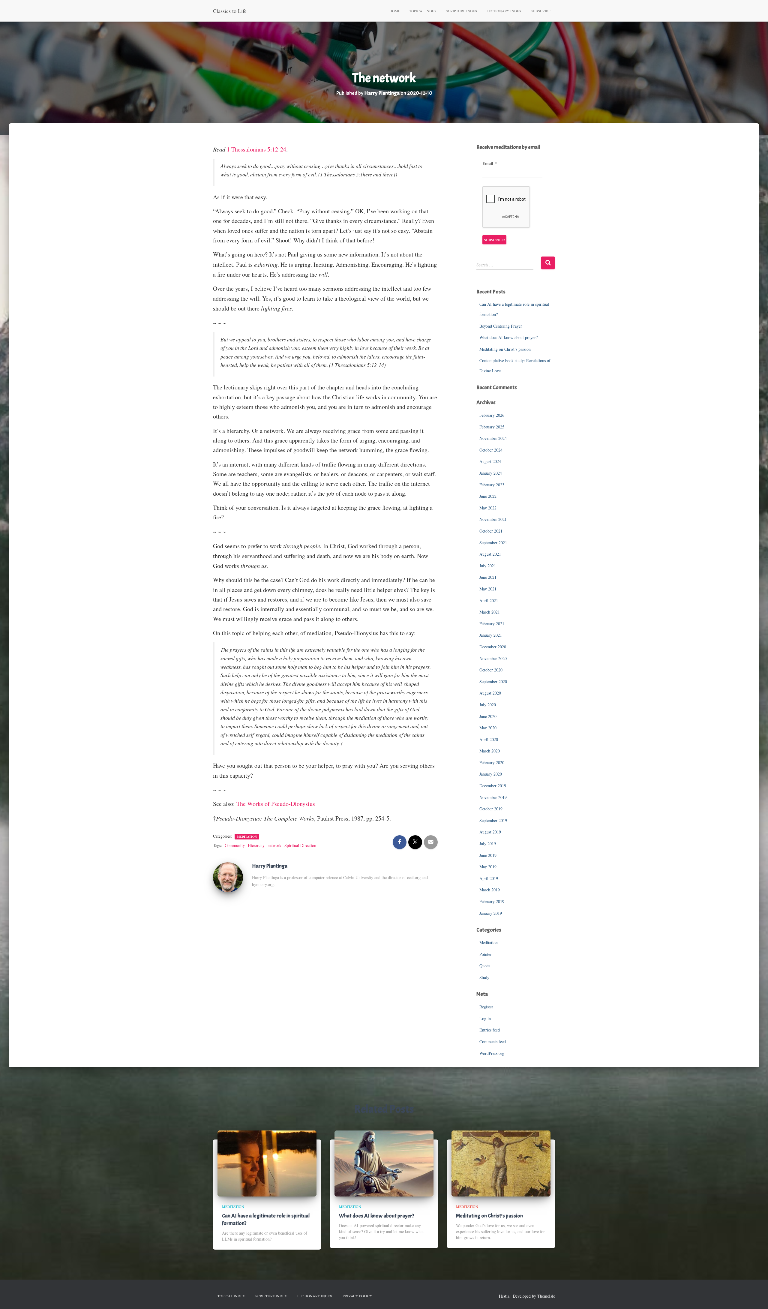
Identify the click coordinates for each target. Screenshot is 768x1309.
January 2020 (490, 774)
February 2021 (491, 623)
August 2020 (490, 693)
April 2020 (488, 739)
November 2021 (493, 519)
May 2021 (487, 589)
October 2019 (490, 809)
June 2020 (487, 716)
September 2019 (493, 820)
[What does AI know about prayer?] (384, 1163)
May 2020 (487, 728)
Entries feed (489, 1030)
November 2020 (493, 658)
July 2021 (487, 566)
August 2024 (490, 461)
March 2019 (489, 890)
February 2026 (491, 415)
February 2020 (491, 762)
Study (484, 977)
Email (489, 164)
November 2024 (493, 438)
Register (486, 1007)
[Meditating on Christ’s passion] (501, 1163)
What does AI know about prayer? (508, 337)
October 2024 (490, 450)
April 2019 (488, 878)
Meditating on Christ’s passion (505, 349)
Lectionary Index (504, 10)
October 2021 (490, 531)
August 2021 (490, 554)
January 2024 (490, 473)
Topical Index (423, 10)
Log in (485, 1018)
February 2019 (491, 901)
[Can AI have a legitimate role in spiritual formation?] (267, 1163)
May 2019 (487, 866)
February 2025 (491, 427)
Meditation (247, 836)
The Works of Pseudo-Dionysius (275, 804)
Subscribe (540, 10)
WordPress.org (491, 1053)
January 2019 (490, 913)
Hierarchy (256, 845)
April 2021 (488, 600)
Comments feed (492, 1041)
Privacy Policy (357, 1295)
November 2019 (493, 797)
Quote (484, 965)
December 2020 (492, 647)
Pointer (485, 954)
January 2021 (490, 635)
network (274, 845)
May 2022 (487, 508)
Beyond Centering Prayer (500, 326)
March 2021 (489, 612)
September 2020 (493, 681)
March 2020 (489, 751)
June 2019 (487, 855)
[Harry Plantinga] (228, 876)
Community (235, 845)
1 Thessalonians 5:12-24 (256, 149)
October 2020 (490, 670)
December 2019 (492, 785)
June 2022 (487, 496)
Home (394, 10)
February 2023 (491, 485)
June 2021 (487, 577)
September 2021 (493, 542)
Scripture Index (462, 10)
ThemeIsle (546, 1296)
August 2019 (490, 832)
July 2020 (487, 704)
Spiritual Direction (300, 845)
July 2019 (487, 843)
